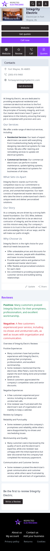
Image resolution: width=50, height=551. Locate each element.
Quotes (44, 53)
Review (18, 53)
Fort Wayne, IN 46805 (19, 69)
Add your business (33, 536)
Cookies (41, 541)
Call (31, 53)
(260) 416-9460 (15, 74)
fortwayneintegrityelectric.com (24, 80)
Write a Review (13, 501)
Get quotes (25, 34)
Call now (25, 40)
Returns (28, 541)
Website (25, 27)
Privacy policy (12, 541)
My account (12, 536)
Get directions (25, 86)
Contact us (32, 532)
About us (17, 532)
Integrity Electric (33, 11)
